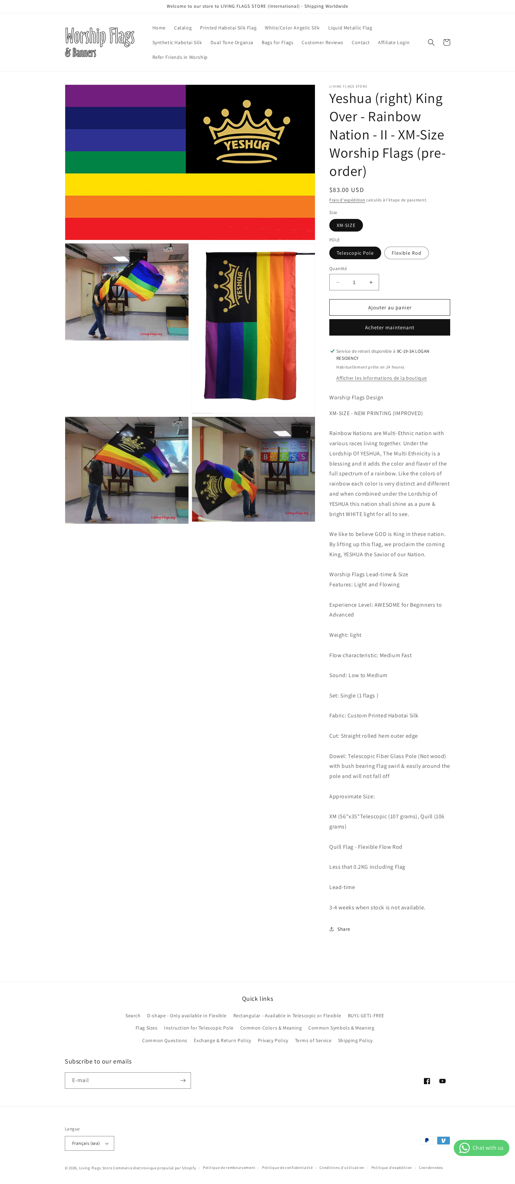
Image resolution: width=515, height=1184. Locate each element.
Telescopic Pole (355, 253)
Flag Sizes (147, 1028)
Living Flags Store (95, 1167)
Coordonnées (431, 1167)
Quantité (338, 268)
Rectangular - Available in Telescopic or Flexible (287, 1015)
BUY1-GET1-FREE (366, 1015)
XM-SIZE (346, 225)
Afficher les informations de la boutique (381, 378)
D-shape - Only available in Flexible (187, 1015)
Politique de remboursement (229, 1167)
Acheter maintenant (389, 327)
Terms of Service (313, 1040)
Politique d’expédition (391, 1167)
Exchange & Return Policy (222, 1040)
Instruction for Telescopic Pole (199, 1028)
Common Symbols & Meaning (341, 1028)
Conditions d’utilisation (342, 1167)
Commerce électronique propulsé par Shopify (154, 1167)
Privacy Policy (273, 1040)
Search (133, 1015)
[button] (431, 42)
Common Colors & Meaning (271, 1028)
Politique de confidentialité (287, 1167)
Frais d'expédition (347, 199)
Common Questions (164, 1040)
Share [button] (343, 929)
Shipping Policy (355, 1040)
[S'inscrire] (183, 1080)
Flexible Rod (406, 253)
